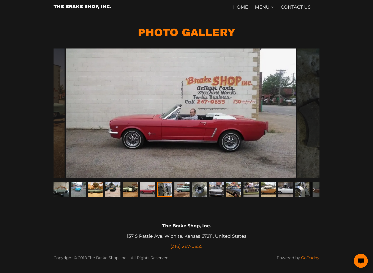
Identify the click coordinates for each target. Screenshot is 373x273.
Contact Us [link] (296, 7)
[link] (82, 6)
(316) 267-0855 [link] (186, 246)
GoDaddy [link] (310, 257)
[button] (264, 7)
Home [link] (240, 7)
